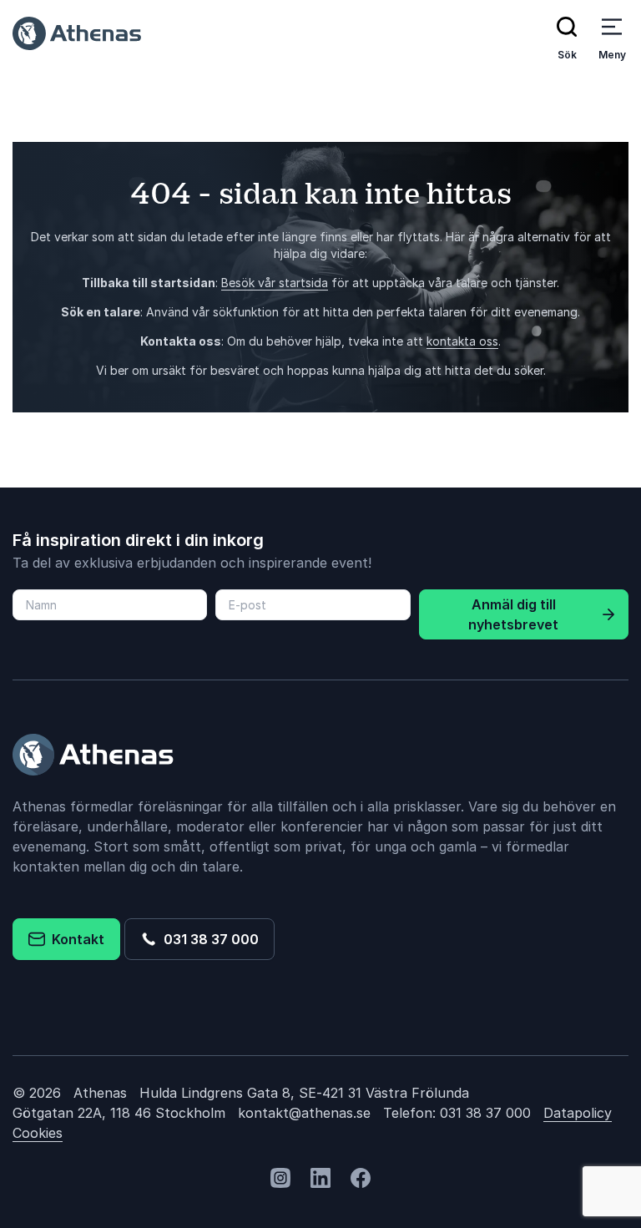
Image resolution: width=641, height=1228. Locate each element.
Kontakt (74, 939)
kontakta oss (462, 341)
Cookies (38, 1132)
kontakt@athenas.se (304, 1112)
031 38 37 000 (208, 939)
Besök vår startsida (274, 282)
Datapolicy (577, 1112)
